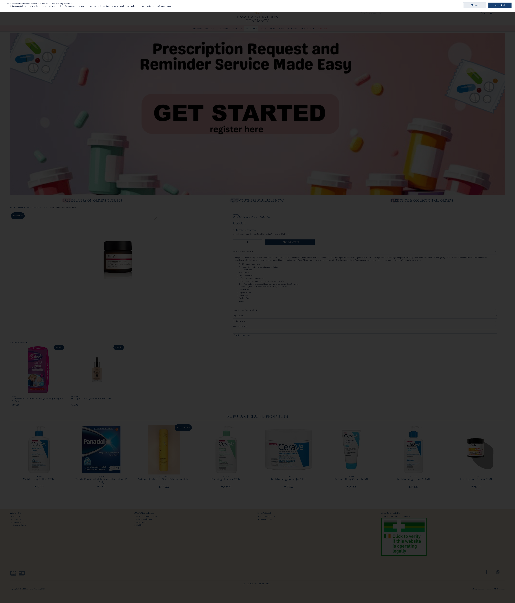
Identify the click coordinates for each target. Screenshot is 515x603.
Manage (475, 5)
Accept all (500, 5)
